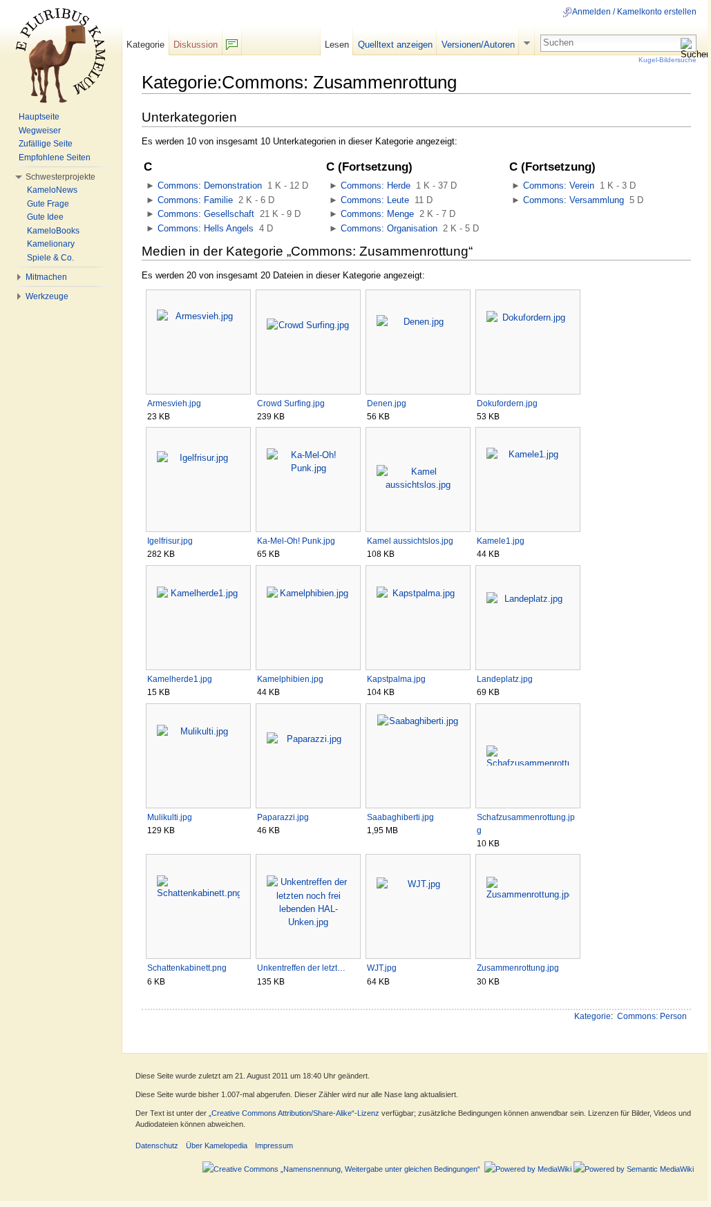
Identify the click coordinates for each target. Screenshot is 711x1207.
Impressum (274, 1145)
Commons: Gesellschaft (206, 214)
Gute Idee (45, 217)
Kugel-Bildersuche (667, 60)
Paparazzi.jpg (283, 817)
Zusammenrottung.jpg (518, 968)
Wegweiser (40, 130)
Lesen (337, 44)
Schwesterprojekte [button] (60, 177)
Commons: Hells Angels (206, 228)
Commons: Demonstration (210, 185)
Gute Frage (48, 204)
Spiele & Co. (50, 258)
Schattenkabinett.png (187, 968)
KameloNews (52, 190)
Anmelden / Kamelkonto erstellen (634, 12)
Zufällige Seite (46, 144)
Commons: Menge (377, 214)
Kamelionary (51, 244)
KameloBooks (53, 231)
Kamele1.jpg (500, 541)
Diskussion (195, 44)
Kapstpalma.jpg (396, 679)
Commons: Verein (558, 185)
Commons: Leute (375, 200)
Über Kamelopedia (216, 1145)
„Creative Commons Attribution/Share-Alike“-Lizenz (294, 1113)
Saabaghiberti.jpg (400, 817)
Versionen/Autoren (478, 44)
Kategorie (592, 1016)
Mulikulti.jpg (169, 817)
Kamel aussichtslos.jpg (410, 541)
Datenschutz (156, 1145)
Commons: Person (652, 1016)
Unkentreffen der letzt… (301, 968)
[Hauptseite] (61, 55)
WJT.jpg (382, 968)
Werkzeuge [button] (47, 296)
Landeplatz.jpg (505, 679)
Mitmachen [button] (46, 277)
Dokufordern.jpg (507, 403)
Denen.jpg (386, 403)
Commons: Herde (375, 185)
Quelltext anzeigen (395, 44)
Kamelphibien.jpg (290, 679)
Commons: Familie (195, 200)
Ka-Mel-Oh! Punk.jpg (296, 541)
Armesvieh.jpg (174, 403)
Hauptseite (39, 117)
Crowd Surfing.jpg (291, 403)
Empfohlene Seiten (55, 157)
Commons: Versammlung (573, 200)
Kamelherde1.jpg (179, 679)
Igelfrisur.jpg (170, 541)
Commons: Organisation (389, 228)
